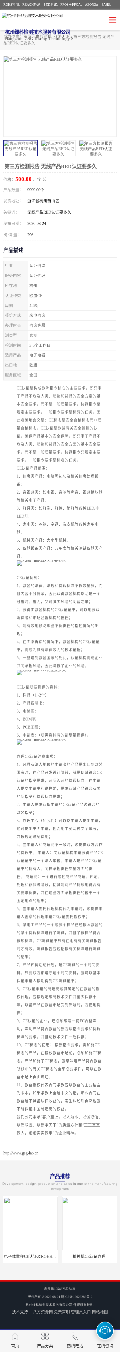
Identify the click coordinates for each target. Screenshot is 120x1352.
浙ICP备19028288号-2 (76, 1297)
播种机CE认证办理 (62, 1257)
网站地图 (100, 1312)
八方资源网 (43, 1312)
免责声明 (62, 1312)
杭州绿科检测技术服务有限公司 (49, 1305)
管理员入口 (81, 1312)
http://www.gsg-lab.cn (20, 1153)
